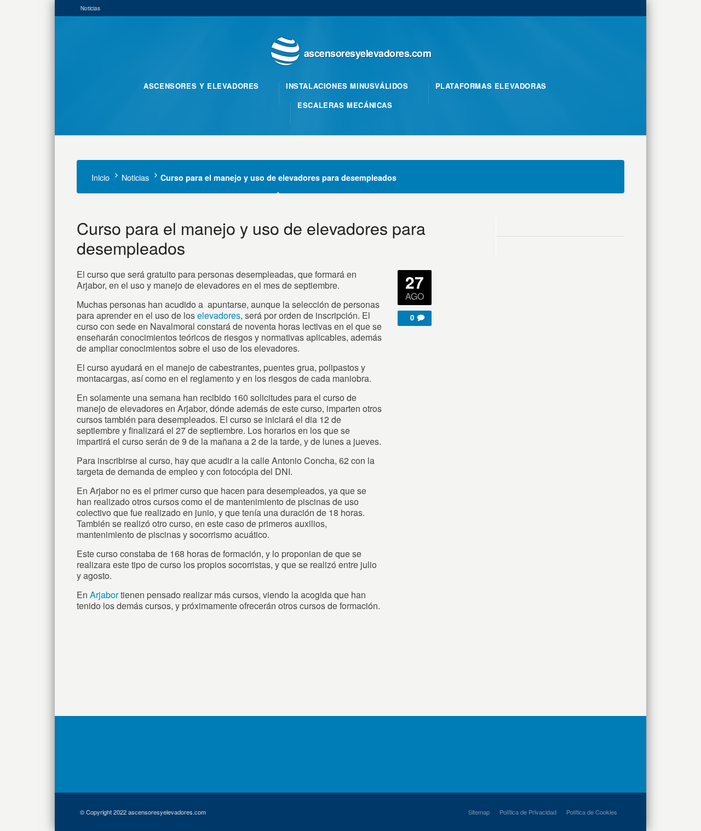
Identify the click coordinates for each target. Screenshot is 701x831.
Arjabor (104, 594)
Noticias (90, 8)
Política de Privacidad (527, 811)
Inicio (100, 177)
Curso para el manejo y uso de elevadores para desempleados (251, 238)
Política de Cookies (591, 811)
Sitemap (479, 811)
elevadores (218, 315)
